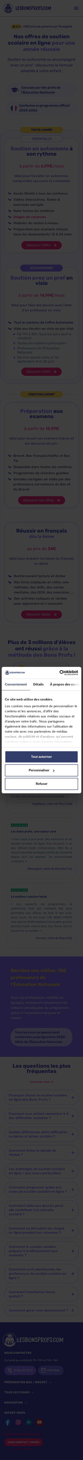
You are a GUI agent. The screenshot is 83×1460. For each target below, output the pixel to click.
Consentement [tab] (16, 684)
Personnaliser (39, 770)
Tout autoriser (41, 756)
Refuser (41, 784)
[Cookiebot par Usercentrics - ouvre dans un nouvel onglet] (59, 673)
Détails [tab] (38, 684)
